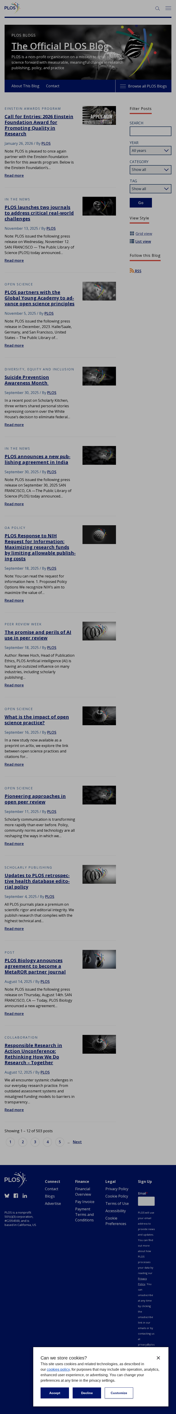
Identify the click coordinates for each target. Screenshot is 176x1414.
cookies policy (58, 1369)
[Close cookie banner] (158, 1358)
